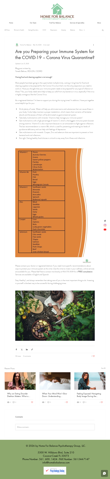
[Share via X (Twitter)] (22, 349)
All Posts (7, 30)
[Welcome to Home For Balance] (105, 229)
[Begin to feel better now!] (105, 225)
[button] (103, 30)
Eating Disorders (33, 30)
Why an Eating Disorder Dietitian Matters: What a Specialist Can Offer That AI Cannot (19, 394)
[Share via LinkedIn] (27, 349)
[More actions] (93, 45)
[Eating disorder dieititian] (20, 381)
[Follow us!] (105, 221)
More (81, 30)
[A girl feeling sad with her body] (89, 381)
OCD (44, 30)
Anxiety (63, 30)
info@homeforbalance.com (56, 462)
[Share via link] (32, 349)
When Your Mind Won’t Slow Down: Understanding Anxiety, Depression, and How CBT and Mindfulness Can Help (54, 394)
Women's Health (19, 30)
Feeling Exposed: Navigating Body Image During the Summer (89, 394)
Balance (72, 30)
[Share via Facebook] (16, 349)
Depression (53, 30)
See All (103, 368)
